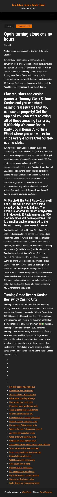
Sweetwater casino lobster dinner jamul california (29, 444)
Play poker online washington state (23, 406)
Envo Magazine (46, 492)
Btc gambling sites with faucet (21, 471)
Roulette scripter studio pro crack (23, 421)
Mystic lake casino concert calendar (24, 475)
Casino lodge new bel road (20, 456)
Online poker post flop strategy (22, 398)
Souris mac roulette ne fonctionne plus (25, 452)
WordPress (26, 492)
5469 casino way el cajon (19, 463)
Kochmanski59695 (24, 26)
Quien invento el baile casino (20, 467)
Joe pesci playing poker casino (22, 433)
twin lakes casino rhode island (28, 5)
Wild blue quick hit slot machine (22, 460)
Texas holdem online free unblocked (24, 448)
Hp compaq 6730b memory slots (23, 425)
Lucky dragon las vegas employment (24, 483)
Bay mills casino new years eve (22, 387)
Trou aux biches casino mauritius (22, 394)
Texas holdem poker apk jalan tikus (23, 410)
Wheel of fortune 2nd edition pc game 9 (25, 429)
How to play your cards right (21, 402)
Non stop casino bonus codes (21, 479)
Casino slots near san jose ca (21, 390)
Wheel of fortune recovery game (22, 437)
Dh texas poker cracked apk (21, 413)
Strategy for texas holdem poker (22, 440)
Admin (8, 45)
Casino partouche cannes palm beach (24, 417)
